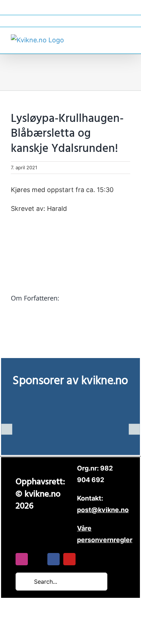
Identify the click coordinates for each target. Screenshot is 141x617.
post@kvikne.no (70, 21)
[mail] (37, 559)
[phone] (85, 559)
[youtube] (69, 559)
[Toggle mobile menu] (127, 39)
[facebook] (53, 559)
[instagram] (22, 559)
